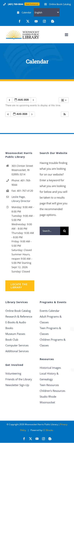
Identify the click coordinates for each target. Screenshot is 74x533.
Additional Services (17, 351)
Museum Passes (15, 334)
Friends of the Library (18, 379)
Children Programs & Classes (53, 342)
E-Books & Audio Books (15, 325)
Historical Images (50, 367)
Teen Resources (49, 385)
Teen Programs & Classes (50, 331)
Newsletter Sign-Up (17, 385)
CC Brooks (48, 430)
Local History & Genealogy (49, 376)
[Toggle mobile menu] (67, 35)
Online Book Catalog (18, 310)
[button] (64, 114)
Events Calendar (49, 310)
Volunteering (13, 373)
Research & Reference (18, 316)
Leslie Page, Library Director (20, 199)
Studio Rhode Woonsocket (48, 399)
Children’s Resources (52, 391)
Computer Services (17, 345)
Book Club (11, 339)
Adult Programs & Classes (51, 319)
